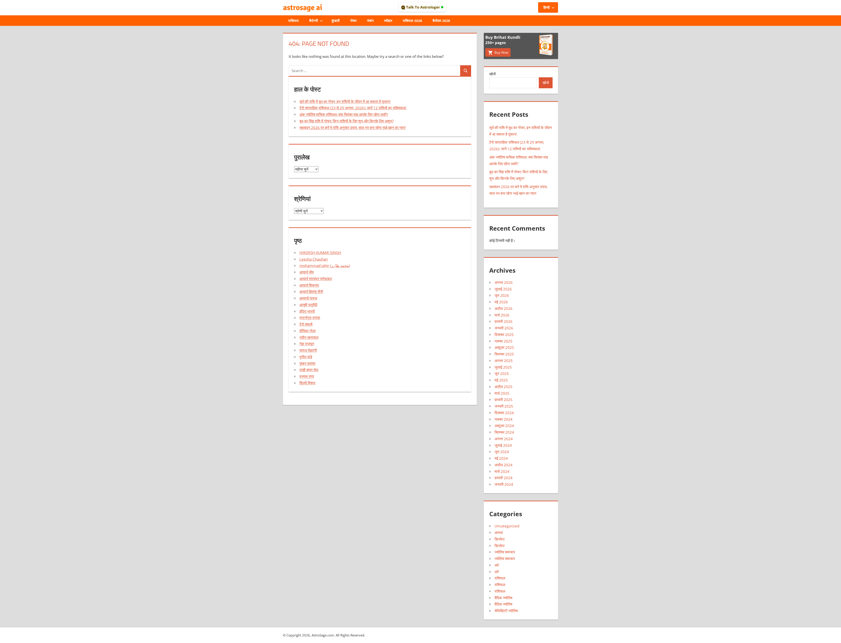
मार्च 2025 (502, 393)
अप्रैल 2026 (503, 308)
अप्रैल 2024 (503, 464)
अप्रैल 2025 (503, 386)
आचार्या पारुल (308, 298)
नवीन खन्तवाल (308, 337)
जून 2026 (502, 295)
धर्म (497, 565)
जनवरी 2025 (504, 406)
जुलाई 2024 (503, 445)
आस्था (499, 532)
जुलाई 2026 (503, 288)
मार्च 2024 (502, 471)
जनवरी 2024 (504, 484)
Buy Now (501, 52)
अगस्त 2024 (504, 438)
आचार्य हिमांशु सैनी (311, 291)
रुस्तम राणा (306, 376)
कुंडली (336, 20)
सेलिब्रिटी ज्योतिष (506, 610)
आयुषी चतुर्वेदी (308, 304)
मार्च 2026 (502, 315)
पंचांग (370, 20)
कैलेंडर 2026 (441, 20)
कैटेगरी (313, 20)
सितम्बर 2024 (504, 432)
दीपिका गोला (307, 330)
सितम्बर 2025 (504, 354)
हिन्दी (546, 7)
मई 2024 (501, 458)
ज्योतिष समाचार (505, 552)
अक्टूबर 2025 (504, 347)
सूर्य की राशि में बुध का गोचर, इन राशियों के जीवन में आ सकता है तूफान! (344, 101)
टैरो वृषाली (306, 324)
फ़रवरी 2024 (503, 477)
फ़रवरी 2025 (503, 399)
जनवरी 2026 (504, 327)
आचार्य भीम (306, 272)
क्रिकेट (500, 539)
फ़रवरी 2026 (503, 321)
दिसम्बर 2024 (504, 412)
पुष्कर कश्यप (307, 363)
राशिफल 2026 (412, 20)
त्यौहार (388, 20)
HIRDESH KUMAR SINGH (320, 252)
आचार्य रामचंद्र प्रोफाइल (315, 278)
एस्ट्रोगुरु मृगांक (309, 317)
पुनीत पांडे (305, 356)
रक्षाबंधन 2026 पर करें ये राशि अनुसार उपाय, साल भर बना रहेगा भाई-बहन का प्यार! (352, 127)
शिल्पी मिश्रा (307, 382)
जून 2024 (502, 451)
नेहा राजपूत (306, 343)
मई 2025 (501, 380)
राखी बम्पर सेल (308, 369)
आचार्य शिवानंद (309, 285)
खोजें (492, 73)
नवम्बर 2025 (503, 341)
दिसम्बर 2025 (504, 334)
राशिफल (293, 20)
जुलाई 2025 (503, 367)
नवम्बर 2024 (503, 419)
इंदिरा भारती (307, 311)
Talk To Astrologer (423, 7)
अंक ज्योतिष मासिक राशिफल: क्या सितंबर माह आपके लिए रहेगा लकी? (343, 114)
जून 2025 (502, 373)
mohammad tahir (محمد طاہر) (324, 265)
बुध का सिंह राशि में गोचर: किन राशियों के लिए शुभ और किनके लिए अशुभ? (346, 121)
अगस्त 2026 (504, 282)
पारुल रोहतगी (308, 350)
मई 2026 (501, 301)
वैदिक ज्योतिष (503, 597)
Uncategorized (507, 525)
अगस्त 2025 (504, 360)
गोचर (353, 20)
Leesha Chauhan (313, 259)
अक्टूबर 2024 (504, 425)
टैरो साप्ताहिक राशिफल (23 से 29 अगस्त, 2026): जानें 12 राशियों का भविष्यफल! (352, 107)
